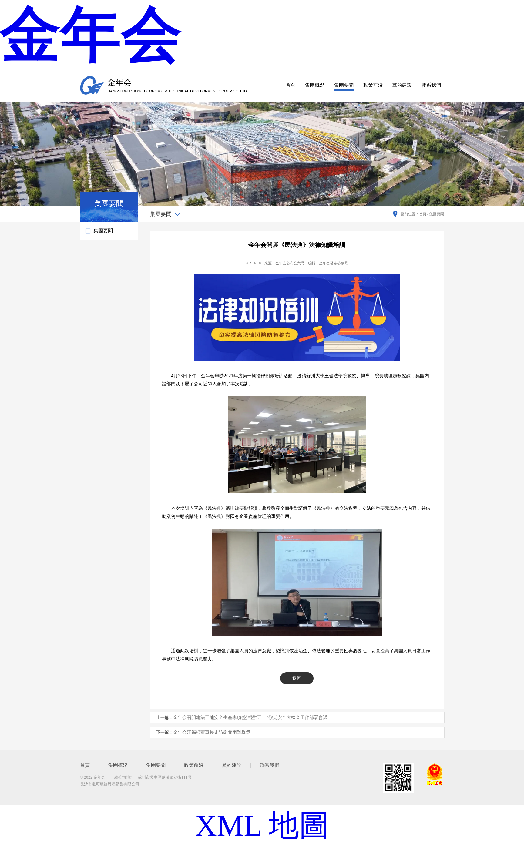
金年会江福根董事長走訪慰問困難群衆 (211, 732)
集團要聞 (344, 85)
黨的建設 (402, 85)
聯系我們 (431, 85)
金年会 (91, 34)
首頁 (290, 85)
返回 (296, 678)
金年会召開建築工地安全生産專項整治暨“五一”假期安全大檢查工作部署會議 (250, 717)
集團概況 (314, 85)
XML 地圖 (262, 825)
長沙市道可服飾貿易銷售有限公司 (109, 784)
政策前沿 (373, 85)
